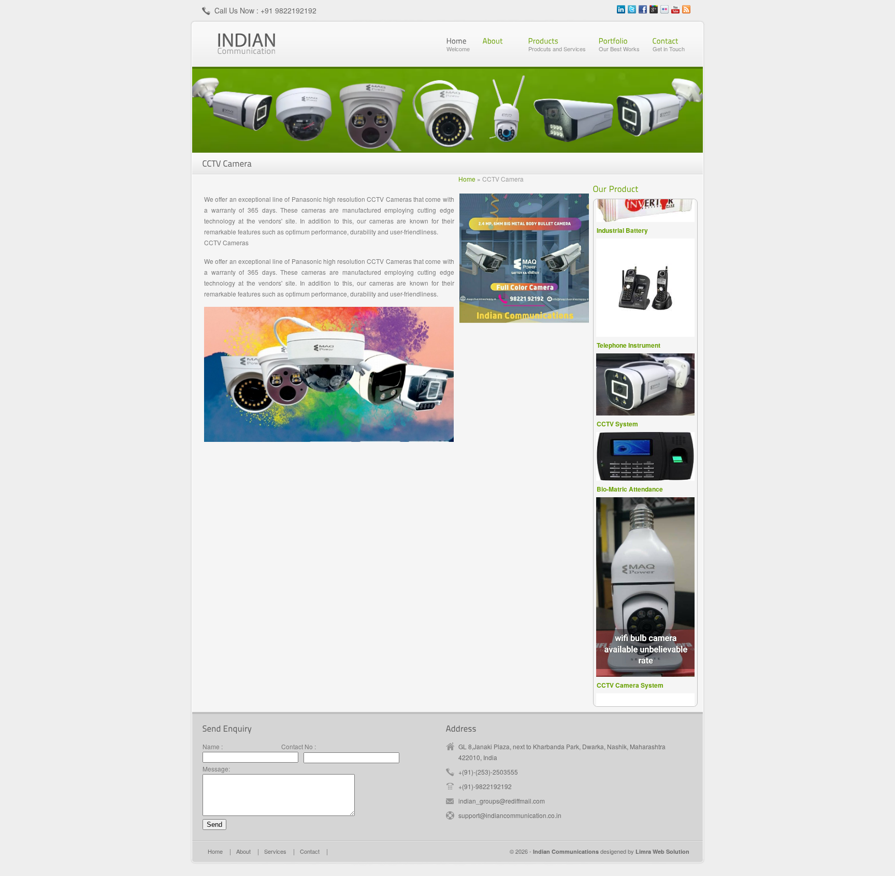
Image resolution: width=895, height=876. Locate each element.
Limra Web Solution (662, 851)
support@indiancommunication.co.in (509, 815)
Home (466, 178)
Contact (310, 851)
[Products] (549, 40)
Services (275, 851)
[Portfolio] (619, 40)
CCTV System (616, 384)
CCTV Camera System (628, 645)
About (243, 851)
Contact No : (298, 746)
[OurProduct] (616, 188)
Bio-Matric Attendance (628, 449)
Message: (216, 768)
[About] (499, 40)
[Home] (456, 40)
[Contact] (666, 40)
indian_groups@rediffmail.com (501, 800)
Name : (213, 746)
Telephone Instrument (627, 305)
